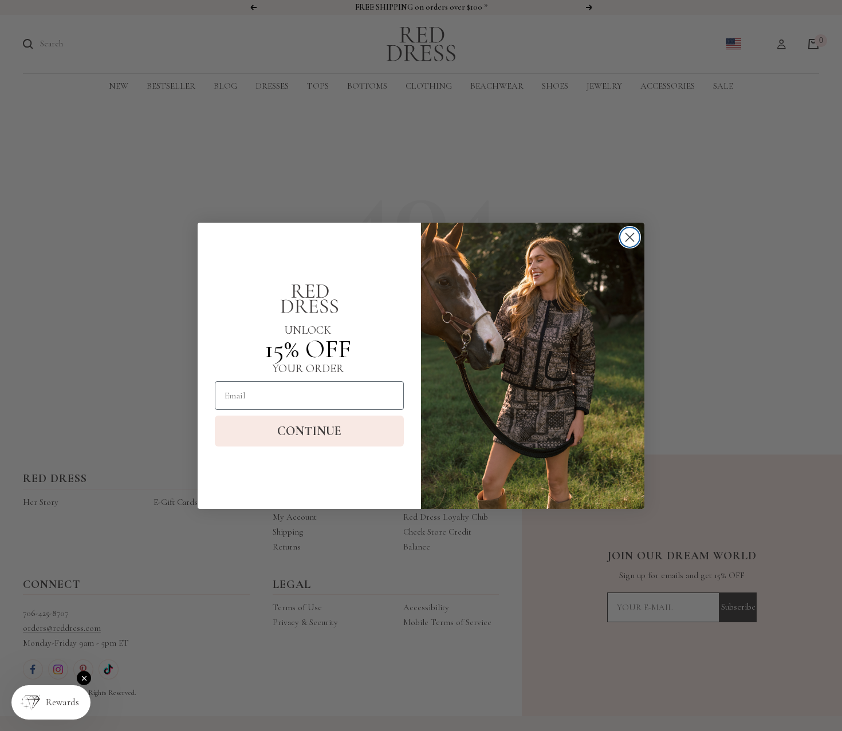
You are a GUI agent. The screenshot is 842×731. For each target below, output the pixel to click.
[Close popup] (84, 678)
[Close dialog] (630, 237)
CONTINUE (309, 431)
